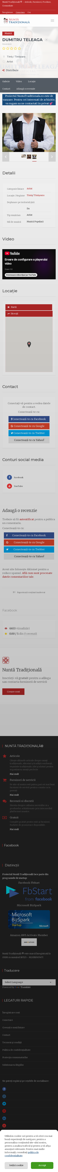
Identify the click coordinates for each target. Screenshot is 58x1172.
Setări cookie (16, 1165)
